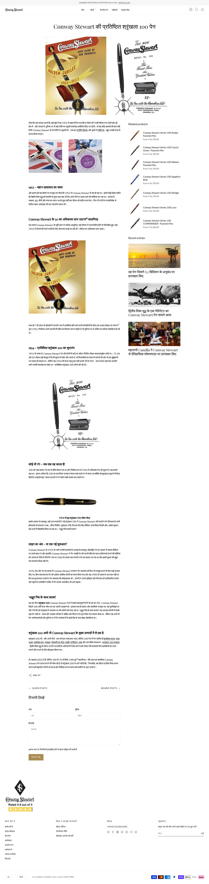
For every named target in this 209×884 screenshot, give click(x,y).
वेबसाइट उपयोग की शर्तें (64, 835)
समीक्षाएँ (114, 10)
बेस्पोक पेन (104, 10)
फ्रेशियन (74, 642)
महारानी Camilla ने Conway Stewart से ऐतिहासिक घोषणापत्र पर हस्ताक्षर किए (153, 351)
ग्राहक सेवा (125, 10)
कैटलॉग (8, 835)
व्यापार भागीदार (10, 854)
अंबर (118, 638)
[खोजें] (196, 10)
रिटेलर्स (7, 858)
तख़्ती (67, 642)
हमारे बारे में (9, 826)
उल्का (31, 642)
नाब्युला (47, 642)
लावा (80, 642)
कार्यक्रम (8, 840)
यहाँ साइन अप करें (124, 3)
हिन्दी (21, 877)
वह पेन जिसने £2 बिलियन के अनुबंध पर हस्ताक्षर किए (151, 274)
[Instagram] (108, 832)
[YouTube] (131, 832)
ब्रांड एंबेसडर (10, 831)
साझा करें (37, 675)
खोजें (92, 10)
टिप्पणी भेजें (36, 757)
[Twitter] (117, 832)
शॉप (82, 10)
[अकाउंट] (190, 10)
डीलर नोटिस (60, 826)
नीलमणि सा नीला (57, 642)
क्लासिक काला (109, 638)
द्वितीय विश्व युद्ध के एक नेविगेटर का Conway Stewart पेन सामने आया (149, 312)
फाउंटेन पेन (9, 845)
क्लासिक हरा (39, 642)
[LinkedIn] (135, 832)
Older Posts (39, 688)
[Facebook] (113, 832)
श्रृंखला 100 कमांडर (111, 642)
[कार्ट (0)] (202, 10)
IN (8, 877)
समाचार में (8, 849)
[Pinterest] (126, 832)
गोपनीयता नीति (61, 831)
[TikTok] (122, 832)
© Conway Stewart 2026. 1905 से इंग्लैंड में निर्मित (53, 877)
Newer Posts (109, 688)
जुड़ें (202, 833)
